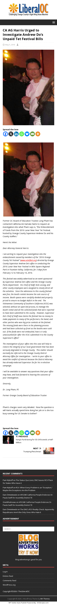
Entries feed (8, 576)
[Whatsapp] (21, 133)
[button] (53, 22)
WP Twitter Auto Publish (17, 603)
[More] (37, 133)
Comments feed (9, 580)
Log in (5, 571)
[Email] (32, 133)
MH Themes (45, 599)
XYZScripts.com (43, 603)
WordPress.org (9, 585)
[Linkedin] (16, 133)
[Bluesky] (27, 133)
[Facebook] (5, 133)
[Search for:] (28, 529)
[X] (10, 133)
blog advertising (22, 559)
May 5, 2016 (10, 44)
